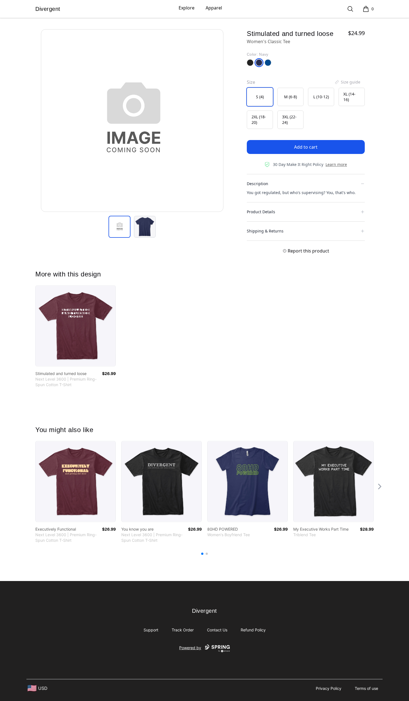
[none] (347, 82)
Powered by (190, 647)
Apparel (214, 8)
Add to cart (305, 147)
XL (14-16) (349, 96)
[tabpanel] (132, 120)
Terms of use (366, 688)
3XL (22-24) (289, 119)
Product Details (261, 211)
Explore (186, 8)
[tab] (119, 226)
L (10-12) (321, 96)
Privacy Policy (328, 688)
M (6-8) (290, 96)
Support (151, 630)
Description (257, 183)
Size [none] (251, 82)
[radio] (260, 97)
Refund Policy (253, 630)
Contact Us (217, 630)
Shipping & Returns (265, 231)
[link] (75, 326)
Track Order (183, 630)
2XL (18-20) (259, 119)
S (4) (260, 96)
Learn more (336, 164)
